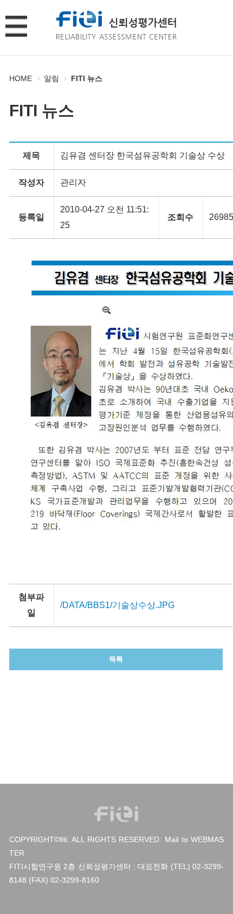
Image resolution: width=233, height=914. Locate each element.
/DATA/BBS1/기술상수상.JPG (117, 605)
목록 (116, 659)
